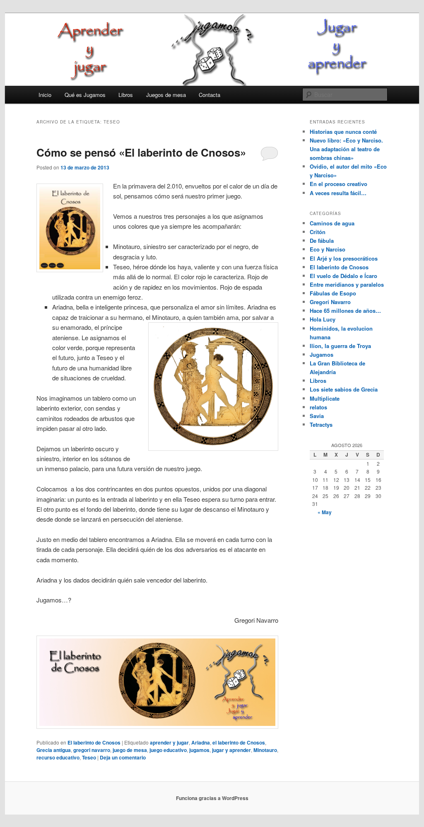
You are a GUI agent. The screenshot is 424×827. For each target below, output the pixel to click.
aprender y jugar (169, 742)
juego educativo (168, 750)
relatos (318, 407)
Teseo (89, 757)
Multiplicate (325, 398)
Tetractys (321, 424)
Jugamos (321, 354)
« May (325, 512)
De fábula (322, 240)
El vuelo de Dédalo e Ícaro (343, 276)
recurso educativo (58, 757)
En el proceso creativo (338, 184)
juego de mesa (130, 750)
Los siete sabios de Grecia (344, 389)
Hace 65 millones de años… (345, 310)
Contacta (209, 95)
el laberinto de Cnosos (238, 742)
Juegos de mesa (166, 95)
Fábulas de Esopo (333, 293)
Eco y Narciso (327, 249)
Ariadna (200, 742)
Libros (125, 95)
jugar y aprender (231, 750)
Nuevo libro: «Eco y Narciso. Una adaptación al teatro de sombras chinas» (346, 149)
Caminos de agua (332, 223)
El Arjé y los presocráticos (344, 258)
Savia (317, 416)
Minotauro (265, 750)
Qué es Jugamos (85, 95)
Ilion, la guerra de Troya (340, 346)
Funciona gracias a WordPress (212, 798)
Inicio (45, 95)
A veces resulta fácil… (338, 193)
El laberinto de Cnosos (93, 742)
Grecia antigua (53, 750)
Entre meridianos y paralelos (347, 284)
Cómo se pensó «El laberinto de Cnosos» (141, 152)
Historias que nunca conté (343, 131)
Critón (317, 232)
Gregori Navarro (330, 302)
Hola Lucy (322, 319)
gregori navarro (91, 750)
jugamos (199, 750)
